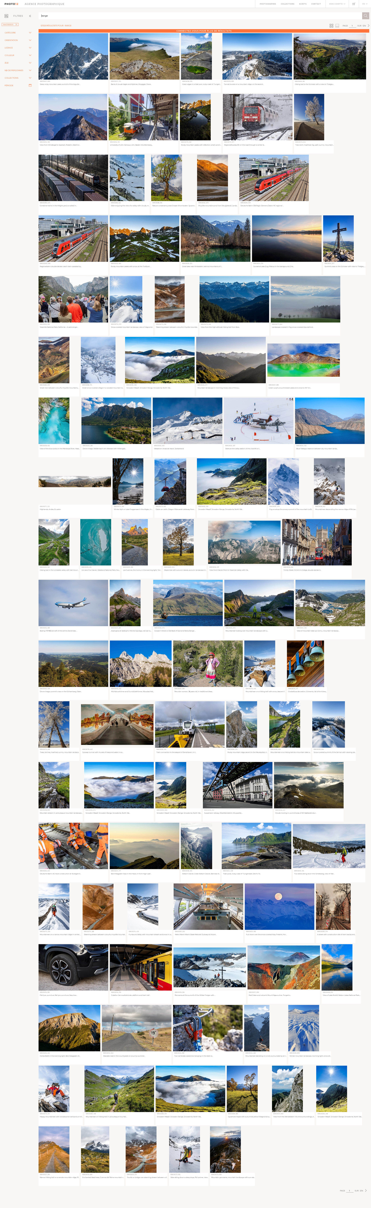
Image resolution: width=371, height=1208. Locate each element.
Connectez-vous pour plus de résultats (204, 31)
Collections (287, 4)
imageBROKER (8, 24)
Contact (316, 4)
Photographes (268, 4)
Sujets (303, 4)
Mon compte (336, 4)
